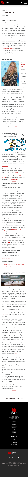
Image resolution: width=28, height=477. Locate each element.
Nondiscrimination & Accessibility (9, 463)
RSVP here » (5, 166)
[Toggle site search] (21, 2)
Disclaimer (19, 463)
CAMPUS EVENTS (14, 441)
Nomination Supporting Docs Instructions (14, 264)
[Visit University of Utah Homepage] (2, 2)
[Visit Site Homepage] (14, 413)
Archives (14, 431)
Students (14, 427)
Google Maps (14, 179)
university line (18, 172)
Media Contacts (17, 465)
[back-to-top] (26, 474)
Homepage (14, 424)
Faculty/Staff (14, 426)
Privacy (24, 463)
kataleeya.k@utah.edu (7, 258)
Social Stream (14, 442)
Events (14, 429)
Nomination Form (8, 267)
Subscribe (14, 432)
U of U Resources (14, 444)
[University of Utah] (14, 453)
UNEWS (14, 439)
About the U (10, 465)
